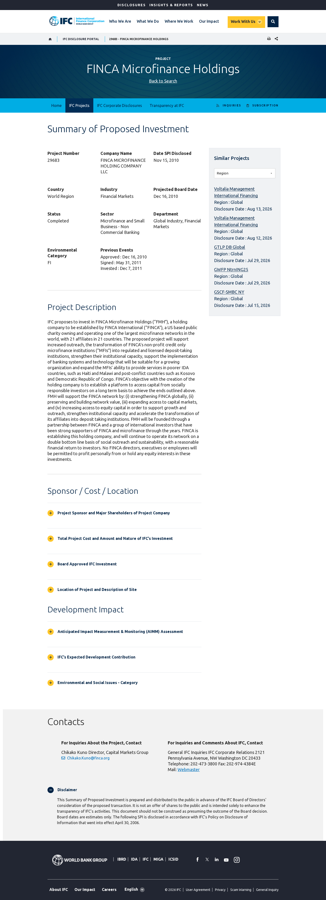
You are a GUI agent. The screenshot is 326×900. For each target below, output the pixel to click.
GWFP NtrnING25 (231, 269)
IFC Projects (79, 105)
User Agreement (198, 890)
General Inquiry (267, 890)
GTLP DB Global (229, 247)
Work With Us (243, 21)
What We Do (148, 21)
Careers (109, 889)
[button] (273, 21)
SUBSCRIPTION (265, 105)
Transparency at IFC (167, 105)
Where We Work (179, 21)
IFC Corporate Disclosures (119, 105)
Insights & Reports (171, 5)
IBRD (121, 859)
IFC (145, 859)
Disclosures (131, 5)
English (131, 889)
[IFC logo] (76, 21)
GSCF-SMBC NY (229, 291)
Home (56, 105)
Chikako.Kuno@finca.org (88, 758)
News (202, 5)
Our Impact (209, 21)
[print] (267, 39)
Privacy (220, 890)
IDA (134, 859)
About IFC (58, 889)
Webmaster (189, 769)
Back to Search (163, 81)
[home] (50, 39)
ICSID (173, 859)
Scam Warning (240, 890)
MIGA (158, 859)
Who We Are (120, 21)
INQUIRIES (232, 105)
